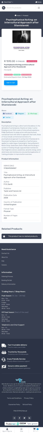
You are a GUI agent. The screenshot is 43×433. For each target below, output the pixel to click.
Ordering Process (7, 276)
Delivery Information (8, 284)
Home (39, 2)
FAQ (3, 261)
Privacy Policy (29, 398)
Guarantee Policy (14, 404)
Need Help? (8, 2)
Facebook (8, 114)
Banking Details (7, 280)
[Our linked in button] (29, 418)
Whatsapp (33, 114)
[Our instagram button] (14, 418)
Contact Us (5, 253)
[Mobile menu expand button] (38, 8)
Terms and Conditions (14, 398)
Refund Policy (27, 404)
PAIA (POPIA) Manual (20, 411)
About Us (5, 257)
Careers (4, 265)
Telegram (21, 114)
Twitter (8, 117)
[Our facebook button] (19, 418)
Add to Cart (10, 83)
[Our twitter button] (24, 418)
